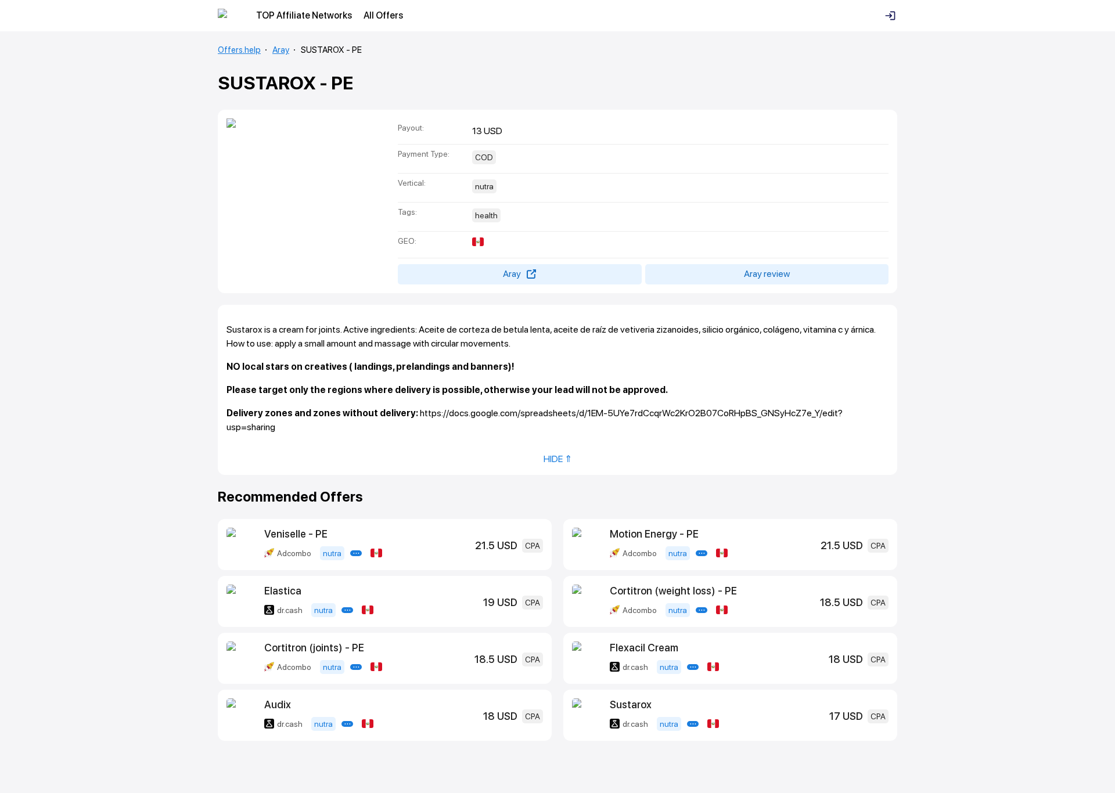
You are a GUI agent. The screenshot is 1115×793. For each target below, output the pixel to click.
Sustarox (631, 704)
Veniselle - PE (296, 534)
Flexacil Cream (644, 647)
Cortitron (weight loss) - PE (673, 591)
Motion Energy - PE (654, 534)
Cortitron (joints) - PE (314, 647)
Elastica (282, 591)
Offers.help (239, 50)
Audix (277, 704)
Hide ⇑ (558, 458)
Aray (280, 50)
